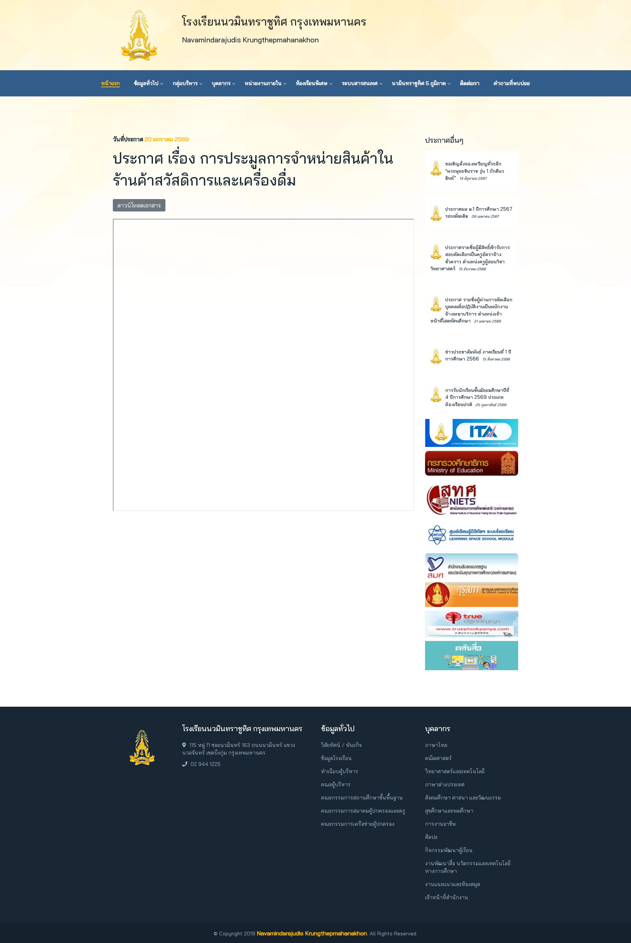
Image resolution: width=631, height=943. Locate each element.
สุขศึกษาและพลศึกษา (449, 811)
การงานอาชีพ (440, 824)
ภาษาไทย (436, 745)
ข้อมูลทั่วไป (146, 83)
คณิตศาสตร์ (438, 758)
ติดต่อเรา (469, 83)
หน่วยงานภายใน (263, 83)
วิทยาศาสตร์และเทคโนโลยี (455, 771)
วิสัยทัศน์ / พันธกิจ (341, 745)
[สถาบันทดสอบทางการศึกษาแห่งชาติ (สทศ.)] (471, 497)
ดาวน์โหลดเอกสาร (139, 205)
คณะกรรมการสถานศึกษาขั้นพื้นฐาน (362, 797)
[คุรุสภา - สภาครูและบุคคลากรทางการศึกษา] (471, 594)
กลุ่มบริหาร (185, 83)
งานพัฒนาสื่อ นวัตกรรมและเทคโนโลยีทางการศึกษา (467, 867)
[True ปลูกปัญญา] (471, 623)
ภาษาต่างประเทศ (444, 784)
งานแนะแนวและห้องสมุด (452, 884)
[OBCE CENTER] (471, 654)
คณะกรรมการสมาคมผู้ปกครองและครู (363, 811)
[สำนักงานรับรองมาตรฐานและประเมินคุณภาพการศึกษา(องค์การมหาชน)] (471, 565)
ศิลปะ (431, 837)
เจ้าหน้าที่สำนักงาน (446, 897)
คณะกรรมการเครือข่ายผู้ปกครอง (357, 824)
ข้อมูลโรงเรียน (336, 758)
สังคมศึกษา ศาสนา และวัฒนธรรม (463, 797)
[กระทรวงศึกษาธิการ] (471, 462)
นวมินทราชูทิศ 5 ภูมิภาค (419, 83)
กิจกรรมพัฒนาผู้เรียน (449, 850)
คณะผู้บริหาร (336, 784)
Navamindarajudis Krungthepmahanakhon (312, 933)
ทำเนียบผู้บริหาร (339, 771)
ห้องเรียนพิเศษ (312, 83)
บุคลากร (221, 83)
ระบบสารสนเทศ (360, 83)
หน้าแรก (110, 83)
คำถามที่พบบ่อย (512, 83)
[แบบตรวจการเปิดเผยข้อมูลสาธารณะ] (471, 432)
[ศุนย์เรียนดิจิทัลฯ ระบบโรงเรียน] (471, 534)
